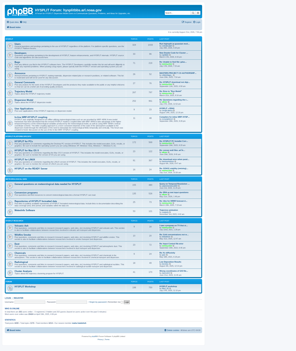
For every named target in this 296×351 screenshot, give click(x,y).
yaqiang (165, 212)
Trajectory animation (168, 210)
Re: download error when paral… (174, 159)
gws (163, 255)
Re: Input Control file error (171, 244)
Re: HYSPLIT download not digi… (174, 82)
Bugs (17, 62)
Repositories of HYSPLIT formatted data (36, 201)
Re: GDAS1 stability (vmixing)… (173, 168)
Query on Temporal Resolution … (174, 184)
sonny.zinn (167, 64)
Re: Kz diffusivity (167, 253)
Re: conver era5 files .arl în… (172, 150)
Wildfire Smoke (23, 235)
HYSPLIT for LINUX (25, 159)
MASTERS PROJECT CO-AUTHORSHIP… (177, 73)
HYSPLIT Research (14, 221)
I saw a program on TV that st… (173, 225)
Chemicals (20, 253)
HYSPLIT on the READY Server (31, 168)
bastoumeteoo (168, 161)
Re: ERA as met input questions (173, 192)
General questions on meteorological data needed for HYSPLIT (48, 184)
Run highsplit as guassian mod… (174, 44)
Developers (20, 53)
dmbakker (166, 237)
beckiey (165, 264)
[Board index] (20, 11)
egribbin (165, 55)
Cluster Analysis (23, 271)
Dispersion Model (24, 100)
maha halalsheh (79, 323)
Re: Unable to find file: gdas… (173, 62)
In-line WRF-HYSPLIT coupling (31, 117)
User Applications (24, 108)
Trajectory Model (23, 91)
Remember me (114, 302)
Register (18, 298)
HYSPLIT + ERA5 (166, 108)
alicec (164, 102)
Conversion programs (26, 192)
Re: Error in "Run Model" (170, 91)
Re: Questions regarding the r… (173, 100)
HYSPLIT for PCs (24, 141)
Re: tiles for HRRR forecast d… (173, 201)
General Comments (25, 82)
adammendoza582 (169, 186)
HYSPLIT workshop (168, 286)
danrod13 (166, 273)
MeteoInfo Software (25, 210)
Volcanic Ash (21, 225)
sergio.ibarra (167, 110)
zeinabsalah (167, 46)
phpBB (94, 336)
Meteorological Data (16, 179)
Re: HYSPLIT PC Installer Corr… (173, 141)
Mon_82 (165, 288)
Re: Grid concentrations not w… (174, 235)
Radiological (21, 262)
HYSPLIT (9, 39)
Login (8, 298)
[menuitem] (23, 22)
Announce (20, 73)
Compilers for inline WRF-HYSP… (174, 117)
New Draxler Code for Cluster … (173, 53)
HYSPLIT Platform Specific (18, 136)
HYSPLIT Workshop (25, 286)
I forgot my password (97, 302)
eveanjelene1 (167, 119)
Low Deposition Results (170, 262)
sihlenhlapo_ (167, 75)
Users (18, 44)
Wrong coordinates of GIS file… (173, 271)
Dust (17, 244)
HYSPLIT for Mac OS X (27, 150)
